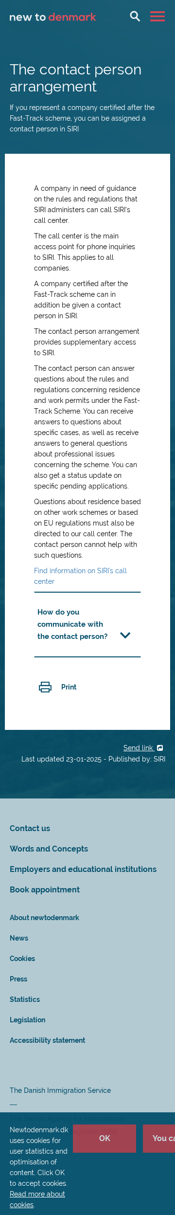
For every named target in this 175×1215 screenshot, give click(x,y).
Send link (139, 748)
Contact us (30, 828)
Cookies (22, 958)
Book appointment (45, 889)
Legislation (27, 1020)
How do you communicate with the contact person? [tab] (72, 624)
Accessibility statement (47, 1040)
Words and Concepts (49, 848)
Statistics (25, 999)
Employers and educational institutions (83, 869)
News (19, 938)
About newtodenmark (44, 918)
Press (18, 979)
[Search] (135, 16)
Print (68, 687)
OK (104, 1138)
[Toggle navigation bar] (158, 16)
